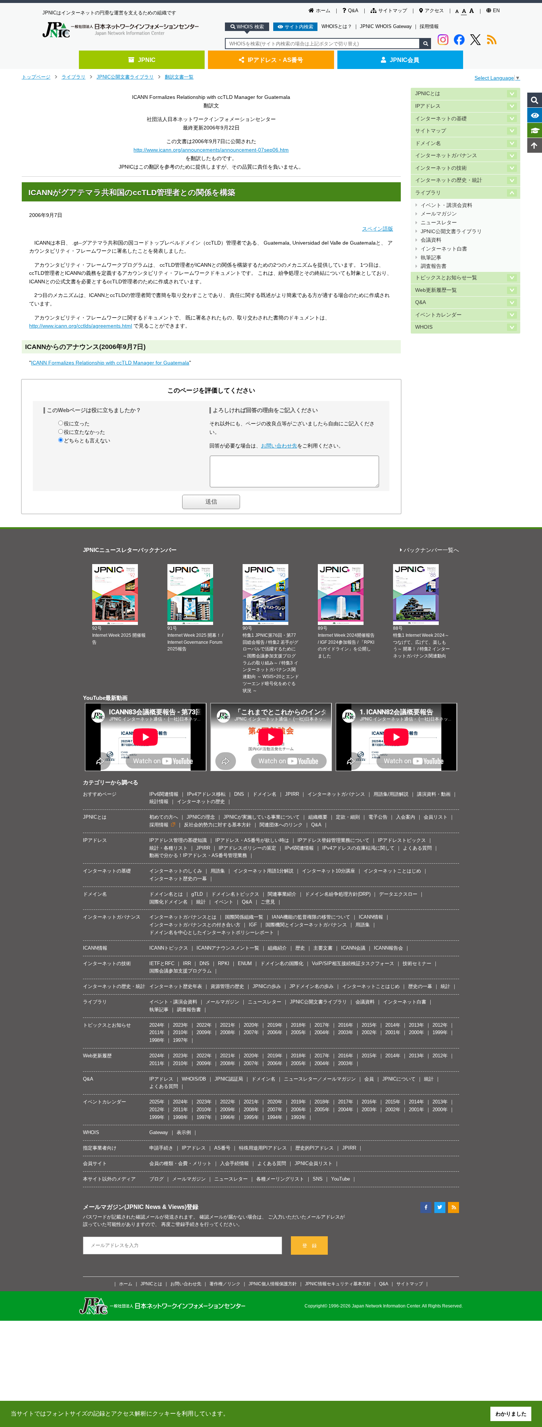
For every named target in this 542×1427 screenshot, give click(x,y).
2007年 (251, 1032)
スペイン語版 (377, 229)
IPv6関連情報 (163, 794)
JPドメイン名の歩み (311, 986)
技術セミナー (417, 963)
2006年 (274, 1032)
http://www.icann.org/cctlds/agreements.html (80, 326)
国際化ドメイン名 (168, 902)
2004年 (322, 1032)
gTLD (197, 894)
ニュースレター (439, 222)
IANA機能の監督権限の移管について (311, 917)
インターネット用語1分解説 (263, 871)
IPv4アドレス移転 (206, 794)
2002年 (369, 1032)
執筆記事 (431, 257)
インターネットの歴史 (201, 801)
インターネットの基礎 (441, 118)
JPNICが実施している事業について (261, 817)
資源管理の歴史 (227, 986)
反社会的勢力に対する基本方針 (217, 824)
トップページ (36, 77)
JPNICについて (399, 1079)
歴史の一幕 (420, 986)
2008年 (227, 1032)
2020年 (251, 1025)
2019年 (274, 1025)
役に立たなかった (84, 432)
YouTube (340, 1179)
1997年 (180, 1040)
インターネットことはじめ (392, 871)
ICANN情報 (371, 917)
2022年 (204, 1025)
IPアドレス (428, 106)
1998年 (156, 1040)
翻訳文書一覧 (179, 77)
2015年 (369, 1025)
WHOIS (423, 327)
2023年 (180, 1025)
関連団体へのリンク (281, 824)
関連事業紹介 (282, 894)
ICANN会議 (353, 948)
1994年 (274, 1117)
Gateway (158, 1132)
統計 (201, 902)
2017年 (322, 1025)
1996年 (227, 1117)
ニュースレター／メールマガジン (320, 1079)
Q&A (353, 10)
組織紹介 (277, 948)
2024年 (156, 1025)
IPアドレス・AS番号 (275, 59)
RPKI (223, 963)
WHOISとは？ (337, 26)
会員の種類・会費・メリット (180, 1163)
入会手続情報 (234, 1163)
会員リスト (436, 817)
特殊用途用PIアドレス (263, 1148)
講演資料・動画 (434, 794)
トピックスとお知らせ (107, 1025)
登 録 (309, 1245)
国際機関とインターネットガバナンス (306, 924)
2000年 (416, 1032)
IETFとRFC (161, 963)
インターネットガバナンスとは (182, 917)
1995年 (251, 1117)
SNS (318, 1179)
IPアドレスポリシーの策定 (247, 848)
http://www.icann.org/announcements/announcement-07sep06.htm (211, 150)
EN (496, 10)
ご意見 (268, 902)
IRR (187, 963)
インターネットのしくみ (175, 871)
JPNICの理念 (201, 817)
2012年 (440, 1025)
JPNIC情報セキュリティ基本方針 (338, 1283)
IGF (253, 924)
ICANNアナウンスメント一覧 (228, 948)
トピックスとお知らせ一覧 (446, 277)
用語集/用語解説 (391, 794)
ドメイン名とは (166, 894)
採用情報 (429, 26)
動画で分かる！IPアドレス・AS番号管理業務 (198, 855)
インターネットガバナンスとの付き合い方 (194, 924)
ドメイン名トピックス (235, 894)
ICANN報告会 (388, 948)
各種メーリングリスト (280, 1179)
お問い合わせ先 (279, 446)
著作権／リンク (224, 1283)
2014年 (392, 1025)
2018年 (298, 1025)
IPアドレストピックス (402, 840)
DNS (239, 794)
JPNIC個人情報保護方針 (273, 1283)
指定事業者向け (100, 1148)
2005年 (298, 1032)
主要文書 (323, 948)
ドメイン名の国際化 (281, 963)
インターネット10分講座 (328, 871)
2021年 (227, 1025)
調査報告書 (434, 266)
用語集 (218, 871)
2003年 (345, 1032)
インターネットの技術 (441, 168)
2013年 (416, 1025)
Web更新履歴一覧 (436, 290)
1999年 (440, 1032)
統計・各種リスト (168, 848)
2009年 (204, 1032)
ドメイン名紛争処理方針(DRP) (338, 894)
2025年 (156, 1102)
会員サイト (95, 1163)
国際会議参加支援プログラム (180, 971)
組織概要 (317, 817)
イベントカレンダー (438, 315)
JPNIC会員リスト (314, 1163)
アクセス (434, 10)
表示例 (184, 1132)
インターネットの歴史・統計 (448, 180)
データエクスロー (398, 894)
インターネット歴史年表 (175, 986)
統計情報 (158, 801)
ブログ (156, 1179)
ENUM (245, 963)
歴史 (300, 948)
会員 (369, 1079)
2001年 (392, 1032)
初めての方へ (163, 817)
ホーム (323, 10)
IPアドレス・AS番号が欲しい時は (252, 840)
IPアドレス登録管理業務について (333, 840)
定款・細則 (348, 817)
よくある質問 (417, 848)
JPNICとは (427, 93)
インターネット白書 (444, 249)
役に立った (77, 423)
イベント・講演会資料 (446, 205)
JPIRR (292, 794)
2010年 (180, 1032)
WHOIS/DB (194, 1079)
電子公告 (378, 817)
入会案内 (405, 817)
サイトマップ (392, 10)
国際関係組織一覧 (244, 917)
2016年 (345, 1025)
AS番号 (222, 1148)
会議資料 (431, 240)
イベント (223, 902)
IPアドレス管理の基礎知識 (178, 840)
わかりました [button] (511, 1414)
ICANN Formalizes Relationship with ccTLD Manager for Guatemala (110, 363)
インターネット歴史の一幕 (178, 878)
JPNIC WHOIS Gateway (386, 26)
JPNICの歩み (267, 986)
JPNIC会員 (404, 59)
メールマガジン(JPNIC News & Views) (135, 1206)
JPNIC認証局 (229, 1079)
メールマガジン (439, 214)
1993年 (298, 1117)
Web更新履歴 (97, 1055)
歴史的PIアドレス (314, 1148)
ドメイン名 (428, 143)
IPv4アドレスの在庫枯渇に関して (358, 848)
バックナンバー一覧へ (431, 550)
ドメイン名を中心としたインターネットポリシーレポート (211, 932)
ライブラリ (74, 77)
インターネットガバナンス (446, 155)
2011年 (156, 1032)
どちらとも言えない (87, 440)
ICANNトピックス (168, 948)
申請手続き (161, 1148)
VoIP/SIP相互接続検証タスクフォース (353, 963)
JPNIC (147, 59)
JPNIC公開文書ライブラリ (125, 77)
